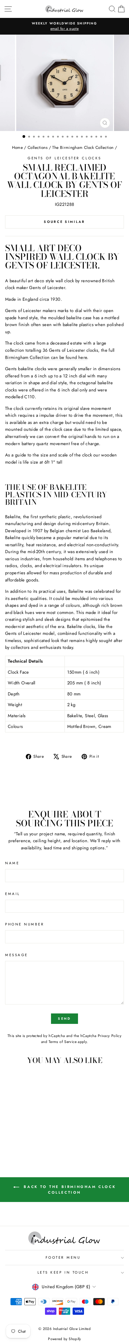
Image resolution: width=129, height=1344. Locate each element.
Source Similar (64, 221)
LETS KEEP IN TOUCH (63, 1272)
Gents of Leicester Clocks (64, 158)
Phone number (24, 924)
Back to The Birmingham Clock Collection (69, 1189)
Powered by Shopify (64, 1339)
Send (64, 1018)
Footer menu (63, 1257)
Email (12, 893)
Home (17, 147)
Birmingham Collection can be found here (46, 357)
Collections (37, 147)
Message (16, 954)
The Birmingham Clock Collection (82, 147)
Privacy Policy (110, 1036)
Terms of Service (62, 1041)
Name (12, 862)
